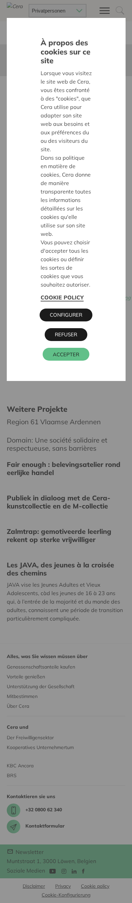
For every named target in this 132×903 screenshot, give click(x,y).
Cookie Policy (62, 297)
